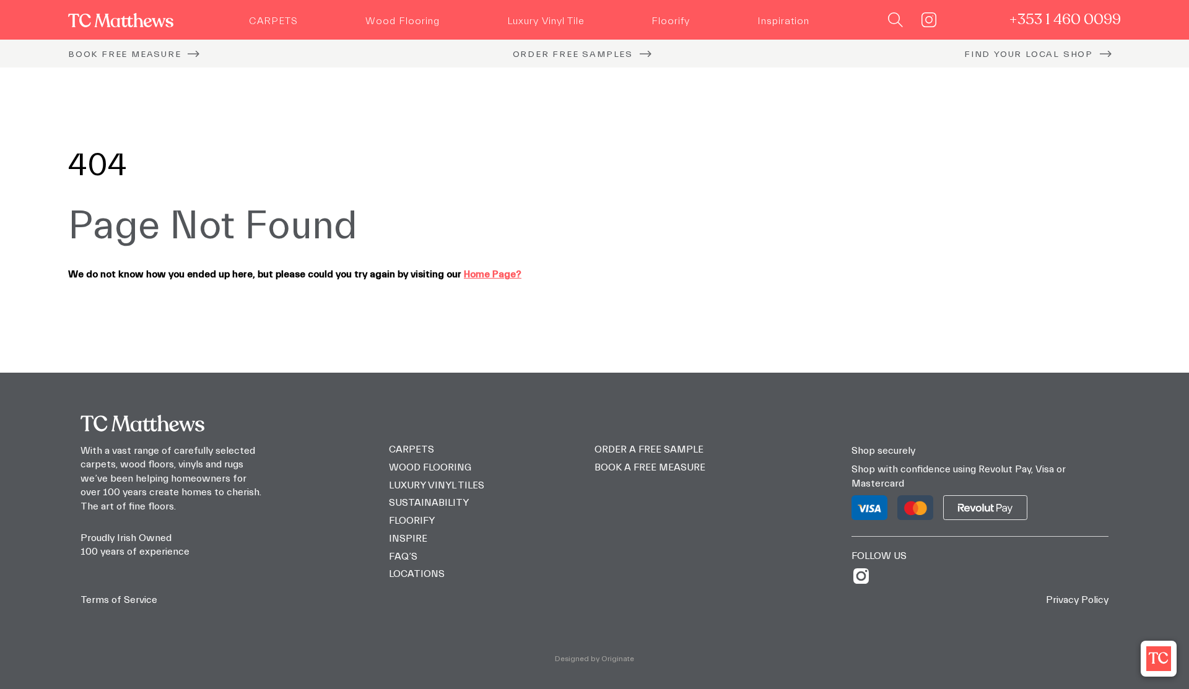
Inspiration (783, 21)
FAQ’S (403, 556)
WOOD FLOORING (430, 467)
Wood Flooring (402, 21)
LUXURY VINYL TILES (436, 485)
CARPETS (273, 21)
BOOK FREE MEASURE (124, 54)
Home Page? (492, 274)
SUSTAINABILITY (429, 502)
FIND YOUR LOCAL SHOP (1028, 54)
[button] (1159, 659)
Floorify (670, 21)
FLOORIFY (412, 520)
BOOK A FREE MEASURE (649, 467)
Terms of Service (119, 599)
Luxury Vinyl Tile (546, 21)
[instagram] (865, 576)
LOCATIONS (417, 573)
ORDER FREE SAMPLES (573, 54)
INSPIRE (408, 538)
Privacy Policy (1077, 599)
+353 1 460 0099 (1065, 19)
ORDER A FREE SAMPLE (648, 449)
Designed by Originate (594, 658)
